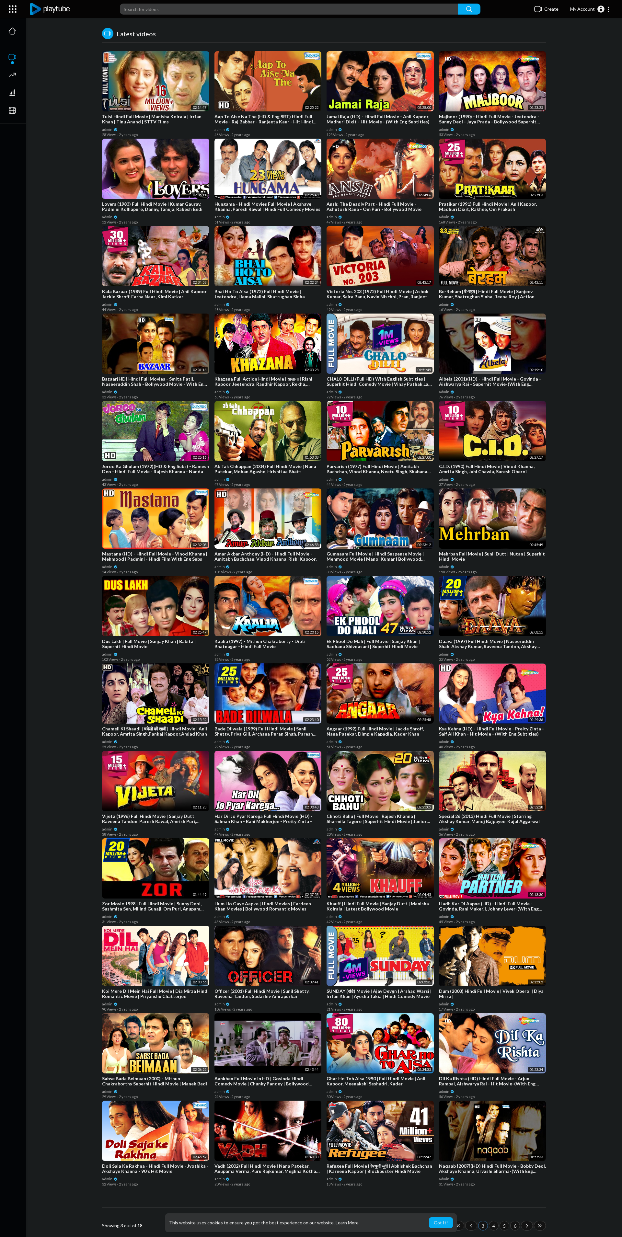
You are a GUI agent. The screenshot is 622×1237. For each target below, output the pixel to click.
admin (107, 129)
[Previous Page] (471, 1226)
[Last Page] (540, 1226)
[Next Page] (527, 1226)
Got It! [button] (441, 1222)
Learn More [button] (347, 1222)
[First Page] (458, 1226)
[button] (590, 9)
